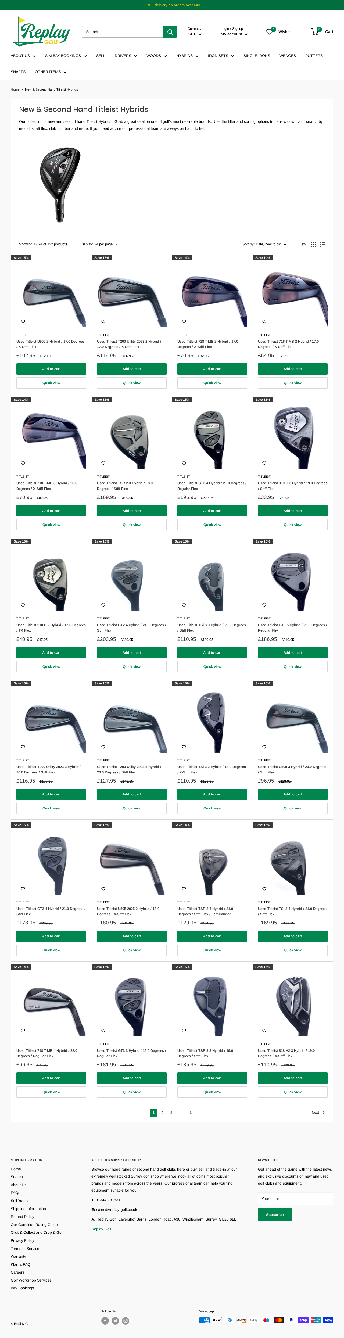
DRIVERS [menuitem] (123, 55)
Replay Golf (101, 1229)
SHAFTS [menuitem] (18, 72)
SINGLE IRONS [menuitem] (256, 55)
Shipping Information (28, 1209)
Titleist (22, 334)
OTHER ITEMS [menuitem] (48, 72)
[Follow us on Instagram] (125, 1321)
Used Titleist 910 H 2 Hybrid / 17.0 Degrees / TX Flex (51, 627)
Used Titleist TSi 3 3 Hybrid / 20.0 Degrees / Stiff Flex (211, 627)
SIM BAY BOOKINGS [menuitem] (63, 55)
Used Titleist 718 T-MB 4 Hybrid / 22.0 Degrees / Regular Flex (46, 1053)
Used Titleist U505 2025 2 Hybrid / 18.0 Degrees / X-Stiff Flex (128, 911)
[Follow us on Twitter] (115, 1321)
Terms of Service (25, 1248)
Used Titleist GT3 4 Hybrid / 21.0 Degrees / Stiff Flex (50, 911)
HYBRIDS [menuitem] (184, 55)
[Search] (170, 32)
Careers (17, 1272)
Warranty (18, 1256)
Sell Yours (19, 1201)
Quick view (51, 383)
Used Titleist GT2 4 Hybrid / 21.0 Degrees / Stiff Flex (131, 627)
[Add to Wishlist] (22, 321)
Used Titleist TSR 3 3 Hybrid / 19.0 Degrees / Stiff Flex (205, 1053)
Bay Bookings (22, 1288)
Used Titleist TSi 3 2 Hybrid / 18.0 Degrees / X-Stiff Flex (211, 769)
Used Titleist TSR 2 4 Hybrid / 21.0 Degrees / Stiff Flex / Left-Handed (205, 911)
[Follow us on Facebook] (105, 1321)
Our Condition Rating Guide (34, 1224)
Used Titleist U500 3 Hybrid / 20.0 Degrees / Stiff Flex (292, 769)
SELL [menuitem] (100, 55)
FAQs (15, 1192)
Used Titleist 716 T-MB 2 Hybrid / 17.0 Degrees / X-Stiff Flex (288, 344)
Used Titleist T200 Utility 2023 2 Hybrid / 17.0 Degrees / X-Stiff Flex (129, 344)
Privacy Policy (22, 1240)
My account (232, 34)
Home (15, 89)
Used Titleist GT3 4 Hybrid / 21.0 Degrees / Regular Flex (211, 485)
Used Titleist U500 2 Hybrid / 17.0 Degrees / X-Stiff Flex (50, 344)
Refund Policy (22, 1216)
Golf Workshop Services (31, 1280)
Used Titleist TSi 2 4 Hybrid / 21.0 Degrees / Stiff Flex (292, 911)
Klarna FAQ (20, 1264)
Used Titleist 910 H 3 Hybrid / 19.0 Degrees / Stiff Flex (292, 485)
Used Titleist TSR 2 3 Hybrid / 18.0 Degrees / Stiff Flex (125, 485)
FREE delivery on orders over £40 (172, 5)
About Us (18, 1185)
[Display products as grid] (313, 244)
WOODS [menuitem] (153, 55)
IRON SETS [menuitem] (218, 55)
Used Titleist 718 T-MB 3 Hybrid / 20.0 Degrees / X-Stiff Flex (46, 485)
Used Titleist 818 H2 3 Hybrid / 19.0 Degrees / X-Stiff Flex (286, 1053)
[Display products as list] (322, 244)
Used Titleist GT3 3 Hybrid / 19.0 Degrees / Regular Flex (131, 1053)
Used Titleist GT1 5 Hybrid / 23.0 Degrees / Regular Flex (292, 627)
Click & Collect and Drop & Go (36, 1232)
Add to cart (51, 369)
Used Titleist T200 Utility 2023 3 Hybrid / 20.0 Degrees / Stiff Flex (48, 769)
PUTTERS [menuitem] (314, 55)
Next (315, 1112)
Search (17, 1177)
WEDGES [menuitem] (288, 55)
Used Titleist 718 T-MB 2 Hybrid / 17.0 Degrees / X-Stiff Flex (207, 344)
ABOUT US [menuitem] (20, 55)
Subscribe (275, 1215)
